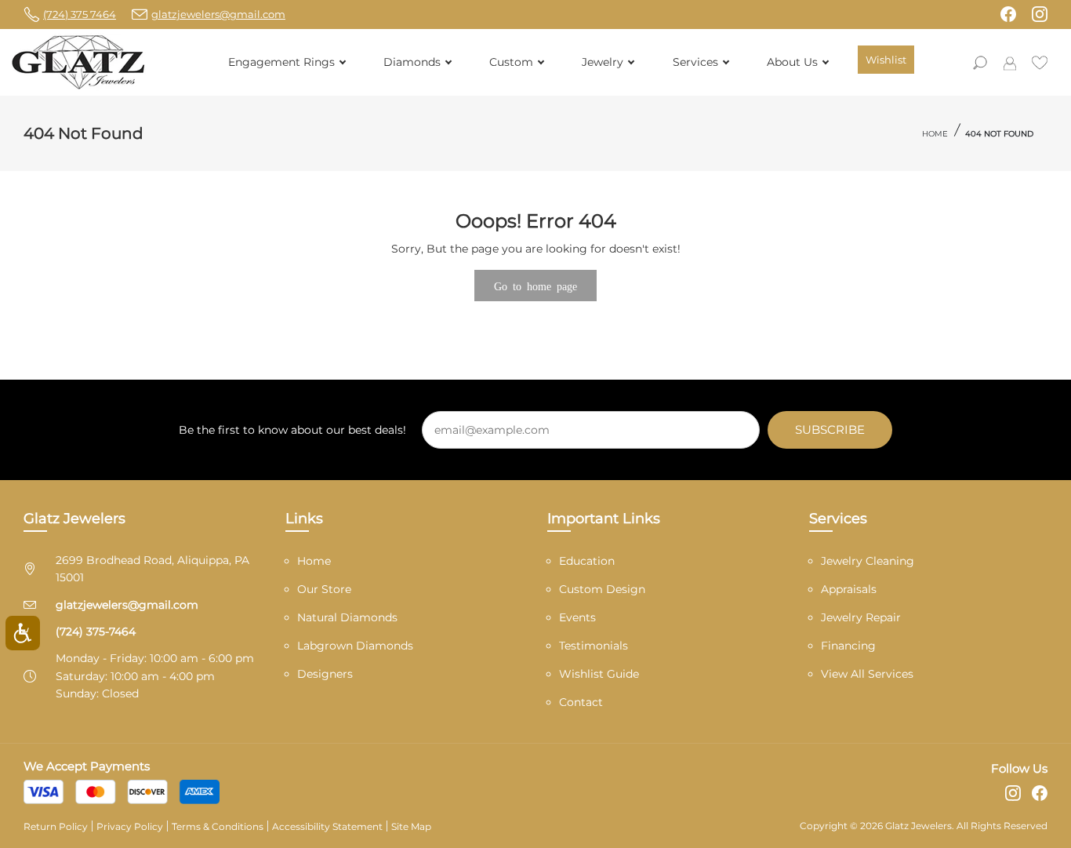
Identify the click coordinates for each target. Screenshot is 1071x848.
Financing (848, 646)
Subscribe (830, 429)
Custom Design (602, 589)
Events (577, 617)
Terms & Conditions (217, 826)
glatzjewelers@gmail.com (127, 605)
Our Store (324, 589)
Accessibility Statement (327, 826)
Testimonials (593, 646)
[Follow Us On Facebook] (1008, 14)
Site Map (411, 826)
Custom (511, 62)
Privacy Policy (129, 826)
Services (695, 62)
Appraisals (849, 589)
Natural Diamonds (347, 617)
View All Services (867, 674)
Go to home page (535, 285)
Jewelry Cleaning (867, 561)
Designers (325, 674)
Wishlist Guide (599, 674)
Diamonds (412, 62)
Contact (581, 702)
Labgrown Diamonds (355, 646)
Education (587, 561)
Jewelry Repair (861, 617)
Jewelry (602, 62)
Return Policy (56, 826)
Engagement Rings (281, 62)
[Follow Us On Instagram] (1039, 14)
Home (935, 134)
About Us (792, 62)
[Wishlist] (1039, 61)
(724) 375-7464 (96, 631)
